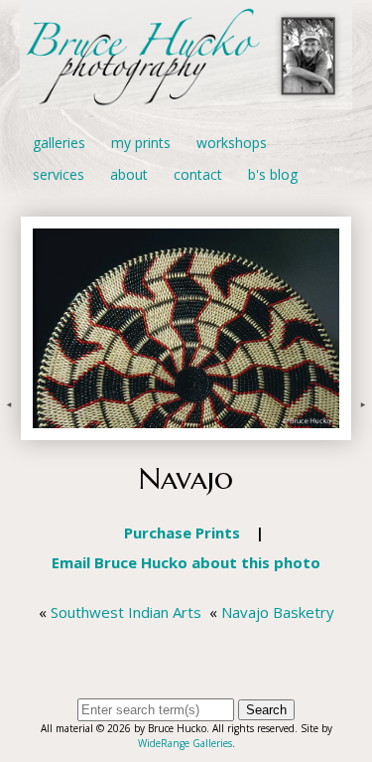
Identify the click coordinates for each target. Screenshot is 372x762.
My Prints (141, 142)
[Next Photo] (361, 429)
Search (266, 709)
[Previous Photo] (10, 429)
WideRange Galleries (185, 743)
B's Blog (273, 174)
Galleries (59, 142)
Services (58, 174)
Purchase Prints (182, 532)
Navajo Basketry (277, 612)
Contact (198, 174)
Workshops (231, 142)
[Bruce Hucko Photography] (186, 97)
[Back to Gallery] (186, 429)
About (129, 174)
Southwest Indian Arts (126, 612)
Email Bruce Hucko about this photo (186, 562)
